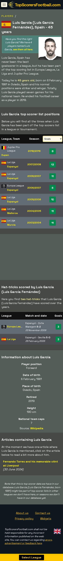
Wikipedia (36, 428)
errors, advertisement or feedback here (28, 541)
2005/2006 (34, 199)
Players (7, 16)
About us (22, 513)
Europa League (16, 326)
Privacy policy (24, 518)
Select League (31, 557)
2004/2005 (34, 211)
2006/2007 (34, 176)
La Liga (11, 339)
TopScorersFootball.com (37, 5)
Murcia (11, 224)
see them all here (22, 49)
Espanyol (12, 166)
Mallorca (12, 213)
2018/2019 (34, 151)
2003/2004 (34, 222)
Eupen (5, 155)
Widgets (45, 518)
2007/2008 (34, 164)
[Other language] (57, 530)
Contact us (42, 513)
